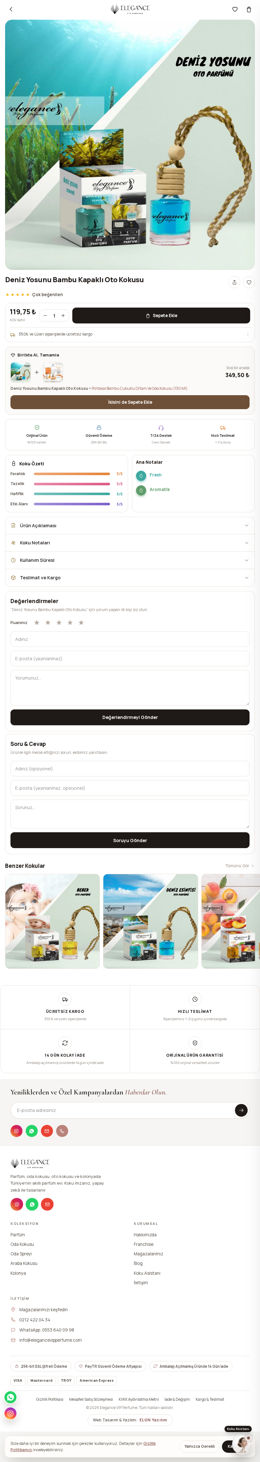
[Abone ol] (241, 1110)
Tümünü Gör (237, 865)
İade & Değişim (177, 1399)
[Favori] (235, 9)
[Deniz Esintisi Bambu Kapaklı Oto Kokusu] (150, 921)
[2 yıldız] (48, 623)
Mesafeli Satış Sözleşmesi (91, 1399)
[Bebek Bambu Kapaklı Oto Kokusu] (52, 921)
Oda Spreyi (21, 1254)
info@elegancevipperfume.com (50, 1340)
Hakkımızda (145, 1234)
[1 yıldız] (37, 623)
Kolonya (18, 1273)
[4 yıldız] (70, 623)
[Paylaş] (234, 282)
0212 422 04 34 (34, 1319)
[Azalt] (45, 315)
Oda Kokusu (22, 1244)
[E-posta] (47, 1131)
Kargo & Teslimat (210, 1399)
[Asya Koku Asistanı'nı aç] (242, 1444)
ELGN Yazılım (153, 1420)
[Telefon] (62, 1131)
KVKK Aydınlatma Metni (139, 1399)
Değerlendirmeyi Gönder (130, 717)
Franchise (143, 1244)
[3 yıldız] (59, 623)
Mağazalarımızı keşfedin (43, 1309)
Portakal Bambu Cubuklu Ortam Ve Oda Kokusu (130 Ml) (140, 388)
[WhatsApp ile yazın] (10, 1397)
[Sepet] (249, 9)
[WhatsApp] (32, 1131)
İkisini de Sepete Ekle (130, 402)
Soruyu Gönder (130, 840)
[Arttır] (63, 315)
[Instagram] (16, 1131)
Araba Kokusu (23, 1263)
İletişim (141, 1282)
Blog (138, 1263)
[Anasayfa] (129, 9)
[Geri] (11, 9)
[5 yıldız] (81, 623)
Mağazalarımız (148, 1254)
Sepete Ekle (165, 315)
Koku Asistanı (147, 1273)
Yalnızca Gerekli (200, 1446)
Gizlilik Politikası (49, 1399)
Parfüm (17, 1234)
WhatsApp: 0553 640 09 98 (46, 1330)
